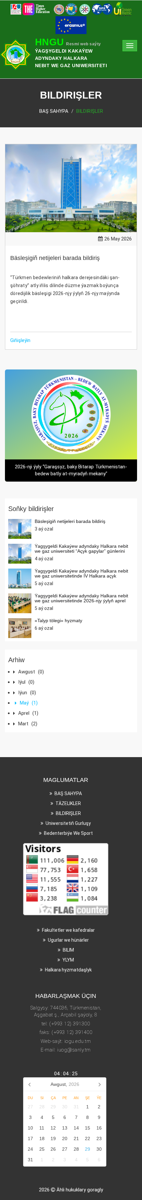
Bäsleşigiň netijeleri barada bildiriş (55, 258)
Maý (29, 703)
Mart (27, 724)
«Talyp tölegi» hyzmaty (58, 620)
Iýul (26, 682)
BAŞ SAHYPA (53, 111)
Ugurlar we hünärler (68, 940)
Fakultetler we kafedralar (68, 930)
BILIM (68, 950)
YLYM (68, 960)
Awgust (31, 672)
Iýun (27, 693)
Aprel (28, 713)
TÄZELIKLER (68, 803)
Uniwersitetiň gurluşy (68, 823)
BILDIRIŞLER (68, 813)
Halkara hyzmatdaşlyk (68, 969)
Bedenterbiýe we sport (68, 833)
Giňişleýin (20, 340)
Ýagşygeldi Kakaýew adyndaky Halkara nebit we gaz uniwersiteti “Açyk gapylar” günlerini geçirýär (81, 551)
